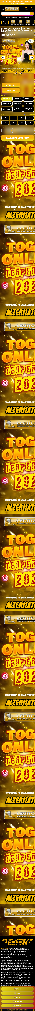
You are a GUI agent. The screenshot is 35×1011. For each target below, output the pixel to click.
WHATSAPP (18, 1002)
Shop (2, 9)
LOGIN (18, 993)
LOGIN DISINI (11, 90)
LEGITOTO (4, 948)
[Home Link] (12, 9)
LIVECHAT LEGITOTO (17, 137)
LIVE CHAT (19, 1006)
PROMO (18, 988)
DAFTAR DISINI (11, 85)
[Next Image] (32, 57)
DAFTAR (18, 997)
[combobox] (15, 13)
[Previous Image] (3, 57)
